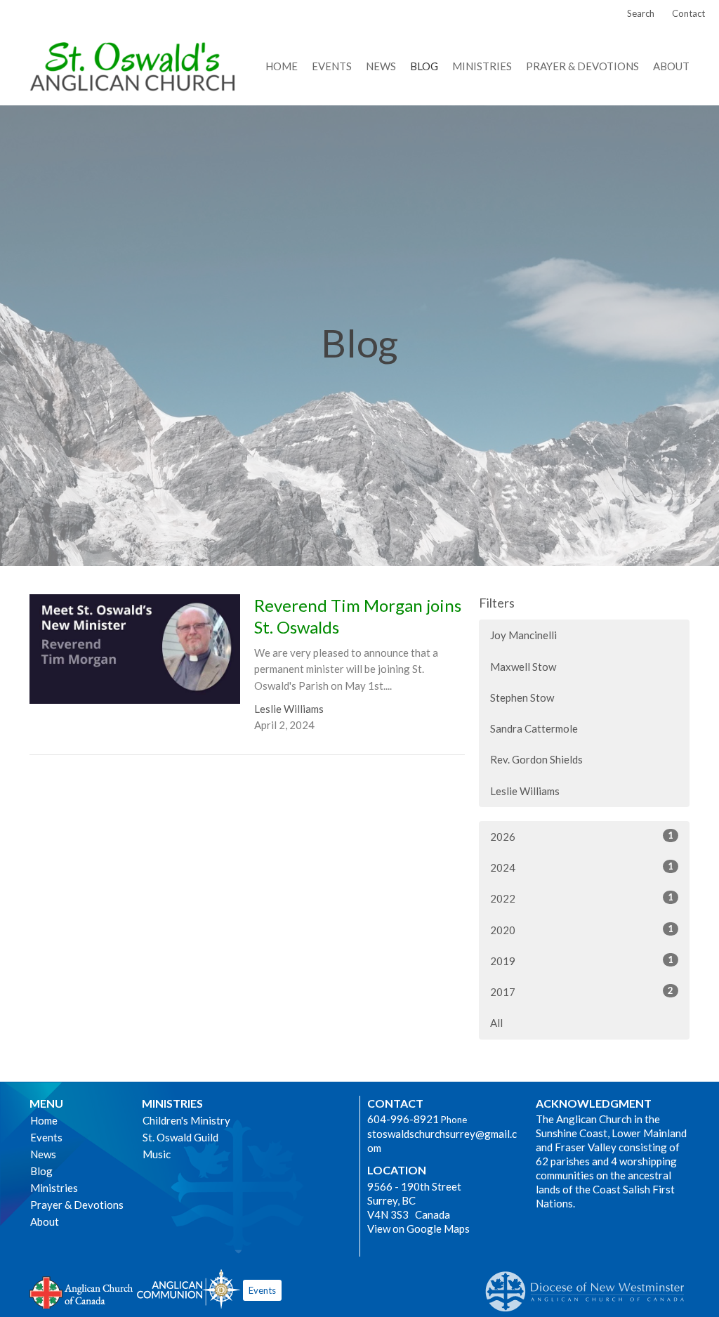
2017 (581, 991)
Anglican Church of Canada (81, 1291)
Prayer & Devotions (582, 66)
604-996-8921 (403, 1119)
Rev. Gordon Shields (536, 759)
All (496, 1022)
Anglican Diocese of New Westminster (590, 1284)
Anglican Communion (188, 1289)
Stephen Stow (522, 697)
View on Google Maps (418, 1228)
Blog (424, 66)
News (381, 66)
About (671, 66)
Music (157, 1154)
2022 (581, 898)
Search (640, 13)
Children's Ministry (186, 1120)
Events (332, 66)
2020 (581, 929)
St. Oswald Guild (180, 1137)
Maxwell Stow (523, 666)
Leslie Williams (525, 791)
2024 (581, 867)
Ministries (482, 66)
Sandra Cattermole (534, 728)
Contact (688, 13)
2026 (581, 836)
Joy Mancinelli (523, 635)
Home (281, 66)
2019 (581, 960)
